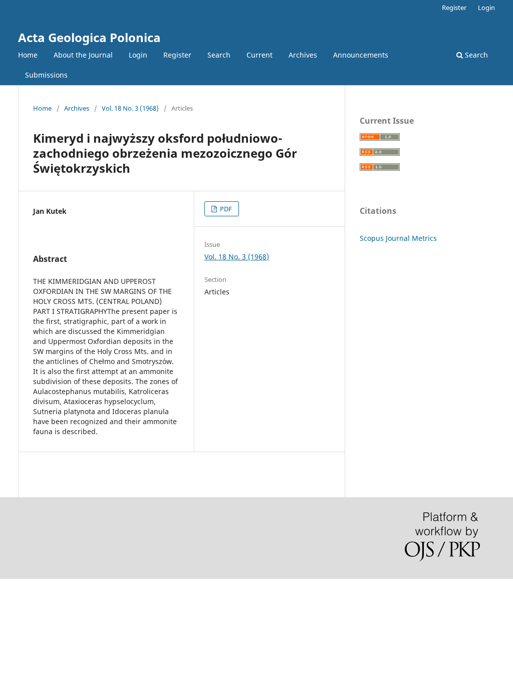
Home (28, 55)
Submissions (46, 75)
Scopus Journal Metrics (398, 238)
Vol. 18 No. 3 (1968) (130, 108)
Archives (303, 55)
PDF (225, 208)
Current (259, 55)
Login (138, 55)
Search (218, 55)
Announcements (360, 55)
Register (177, 55)
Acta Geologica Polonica (89, 37)
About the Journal (83, 55)
